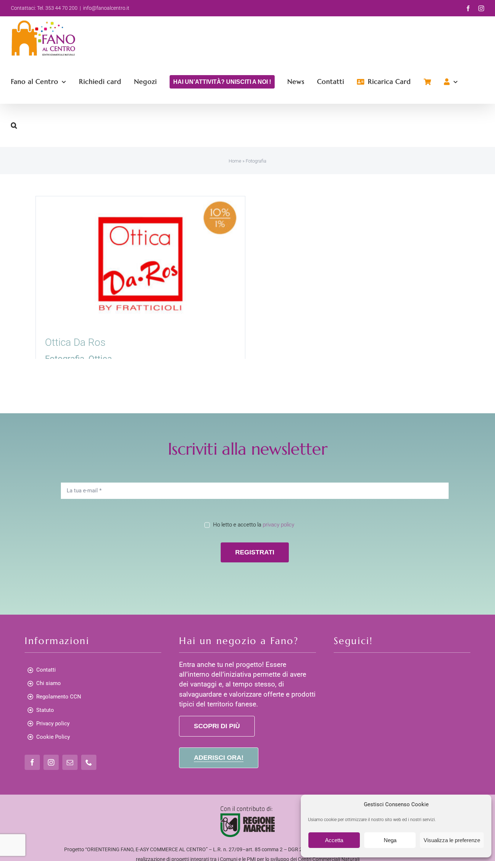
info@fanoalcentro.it (106, 8)
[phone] (88, 762)
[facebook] (32, 762)
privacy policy (278, 524)
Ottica (100, 359)
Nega (390, 840)
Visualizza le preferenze (452, 840)
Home (235, 161)
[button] (14, 125)
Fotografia (64, 359)
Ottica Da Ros (75, 342)
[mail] (70, 762)
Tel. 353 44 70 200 (57, 8)
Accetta (334, 840)
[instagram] (51, 762)
